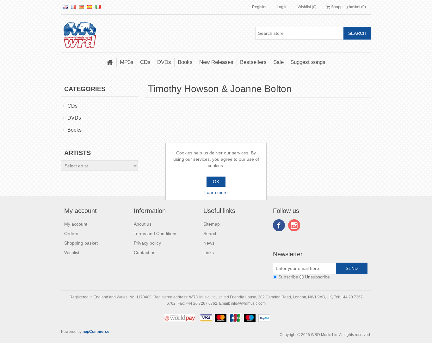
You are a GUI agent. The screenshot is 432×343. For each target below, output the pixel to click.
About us (142, 224)
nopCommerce (96, 331)
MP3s (126, 62)
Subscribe (288, 276)
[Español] (90, 7)
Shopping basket (81, 243)
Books (185, 62)
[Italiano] (98, 7)
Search (210, 233)
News (208, 243)
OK (216, 181)
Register (259, 7)
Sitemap (211, 224)
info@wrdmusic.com (248, 303)
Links (208, 252)
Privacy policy (147, 243)
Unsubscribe (317, 276)
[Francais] (73, 7)
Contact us (144, 252)
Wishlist (71, 252)
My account (75, 224)
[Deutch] (81, 7)
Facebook (279, 225)
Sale (278, 62)
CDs (145, 62)
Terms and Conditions (155, 233)
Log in (282, 7)
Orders (71, 233)
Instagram (294, 225)
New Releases (216, 62)
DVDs (164, 62)
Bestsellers (253, 62)
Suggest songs (307, 62)
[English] (65, 7)
